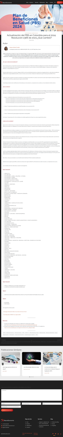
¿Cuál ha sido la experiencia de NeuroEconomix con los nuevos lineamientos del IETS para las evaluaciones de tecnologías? (15, 342)
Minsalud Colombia (18, 332)
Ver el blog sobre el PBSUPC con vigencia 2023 (12, 314)
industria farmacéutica (10, 332)
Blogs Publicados (28, 33)
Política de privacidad (36, 434)
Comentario (4, 390)
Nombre (3, 403)
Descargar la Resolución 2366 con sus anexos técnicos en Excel (14, 311)
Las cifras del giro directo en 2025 (31, 367)
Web (43, 403)
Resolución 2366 (42, 332)
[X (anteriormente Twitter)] (58, 434)
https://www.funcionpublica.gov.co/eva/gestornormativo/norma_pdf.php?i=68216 (19, 327)
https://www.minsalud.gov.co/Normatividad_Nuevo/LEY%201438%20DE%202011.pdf (22, 324)
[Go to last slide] (3, 364)
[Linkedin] (53, 434)
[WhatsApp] (61, 434)
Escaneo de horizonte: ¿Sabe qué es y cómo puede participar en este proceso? (47, 341)
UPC (37, 334)
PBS (23, 332)
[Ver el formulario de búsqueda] (55, 2)
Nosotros (36, 2)
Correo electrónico (26, 403)
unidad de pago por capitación (30, 334)
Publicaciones (42, 2)
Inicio (27, 2)
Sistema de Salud (35, 33)
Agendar (60, 2)
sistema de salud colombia (19, 334)
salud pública (12, 334)
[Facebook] (55, 434)
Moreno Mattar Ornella (14, 47)
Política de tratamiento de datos (27, 434)
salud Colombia (5, 334)
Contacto (51, 2)
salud (56, 332)
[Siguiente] (60, 364)
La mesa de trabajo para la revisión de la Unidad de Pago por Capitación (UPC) (52, 369)
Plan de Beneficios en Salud (34, 332)
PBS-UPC (27, 332)
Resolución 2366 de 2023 (50, 332)
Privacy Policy (16, 406)
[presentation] (10, 358)
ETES (4, 332)
